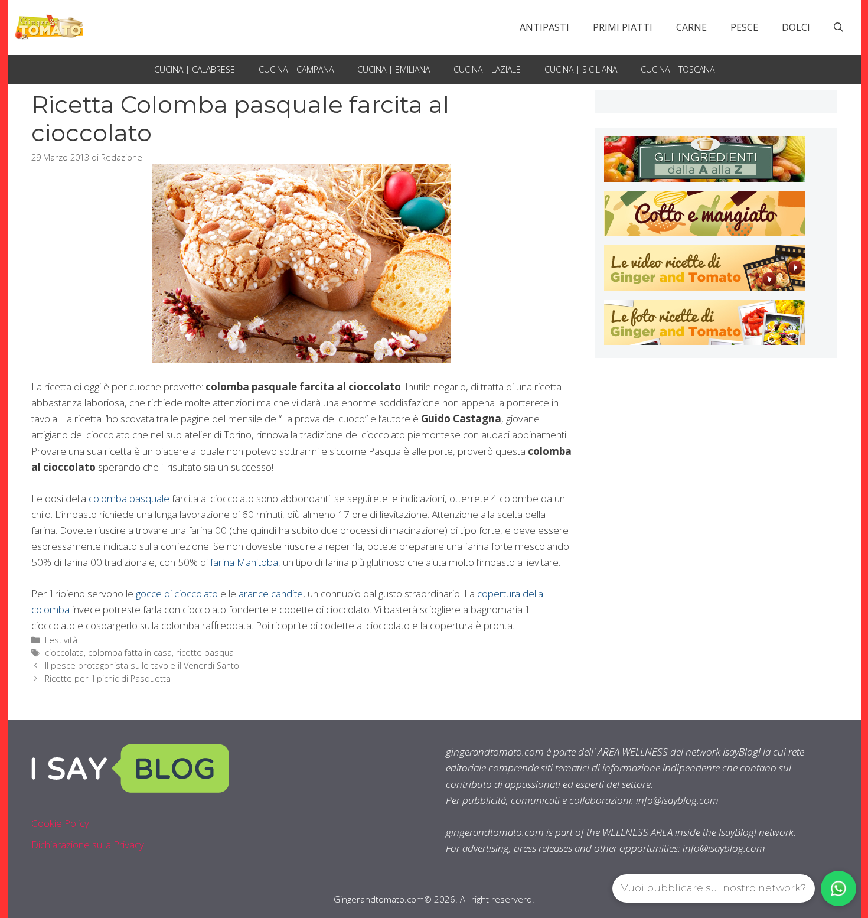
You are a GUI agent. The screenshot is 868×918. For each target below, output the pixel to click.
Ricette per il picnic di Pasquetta (108, 678)
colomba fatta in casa (130, 652)
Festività (61, 640)
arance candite (271, 593)
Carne (691, 27)
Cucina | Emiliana (393, 69)
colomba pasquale (129, 498)
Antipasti (544, 27)
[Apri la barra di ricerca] (838, 27)
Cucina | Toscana (677, 69)
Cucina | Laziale (487, 69)
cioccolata (64, 652)
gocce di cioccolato (177, 593)
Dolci (796, 27)
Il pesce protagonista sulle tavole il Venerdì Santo (142, 665)
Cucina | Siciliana (580, 69)
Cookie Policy (60, 823)
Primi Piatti (622, 27)
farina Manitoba (244, 562)
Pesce (744, 27)
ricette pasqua (205, 652)
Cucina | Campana (296, 69)
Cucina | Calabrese (194, 69)
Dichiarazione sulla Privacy (87, 844)
